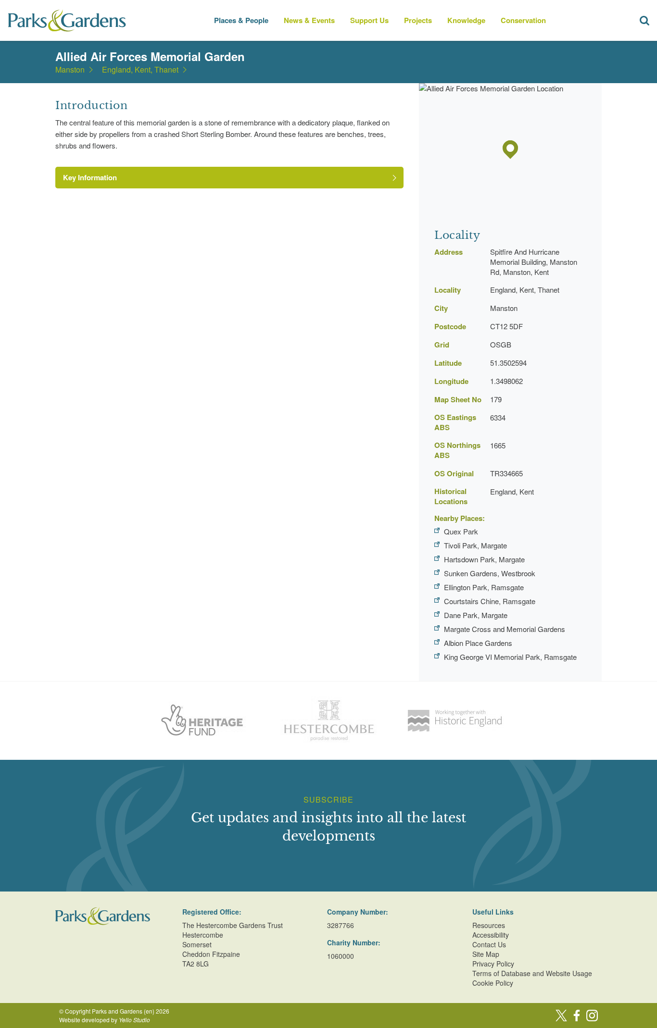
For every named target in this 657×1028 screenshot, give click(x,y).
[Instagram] (592, 1015)
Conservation (523, 20)
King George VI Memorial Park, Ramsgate (510, 657)
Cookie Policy (492, 983)
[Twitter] (561, 1015)
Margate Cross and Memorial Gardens (504, 629)
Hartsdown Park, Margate (484, 559)
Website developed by (104, 1020)
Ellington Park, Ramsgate (484, 587)
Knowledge (466, 20)
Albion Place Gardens (478, 643)
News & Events (309, 20)
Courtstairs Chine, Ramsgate (489, 601)
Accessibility (490, 935)
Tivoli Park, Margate (475, 545)
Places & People (241, 20)
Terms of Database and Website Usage (532, 973)
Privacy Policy (493, 963)
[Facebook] (576, 1015)
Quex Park (461, 531)
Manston (70, 69)
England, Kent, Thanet (140, 69)
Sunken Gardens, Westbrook (489, 573)
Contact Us (489, 944)
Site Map (485, 954)
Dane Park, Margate (475, 615)
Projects (418, 20)
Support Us (369, 20)
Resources (488, 925)
